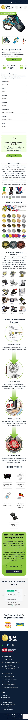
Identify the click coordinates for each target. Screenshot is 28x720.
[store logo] (5, 7)
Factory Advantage (8, 702)
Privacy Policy (17, 718)
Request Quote (14, 156)
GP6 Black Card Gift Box (14, 525)
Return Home (14, 566)
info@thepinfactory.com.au (19, 2)
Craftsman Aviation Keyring (7, 504)
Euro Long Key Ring (20, 485)
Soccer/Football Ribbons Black (7, 485)
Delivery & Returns (8, 709)
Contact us (6, 700)
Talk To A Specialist (14, 571)
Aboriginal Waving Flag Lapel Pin (20, 505)
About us (5, 695)
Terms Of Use (10, 718)
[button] (6, 40)
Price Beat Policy (7, 707)
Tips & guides (6, 697)
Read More (14, 59)
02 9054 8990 (6, 2)
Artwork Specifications (9, 704)
